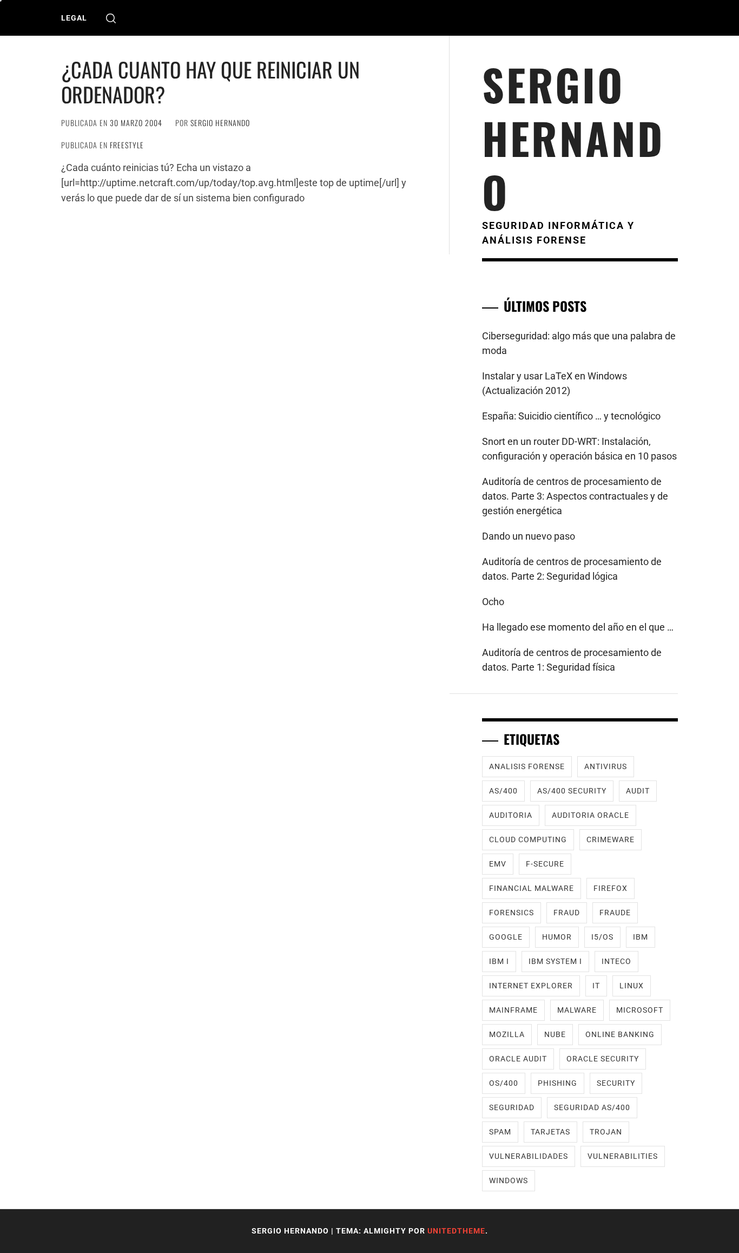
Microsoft (639, 1010)
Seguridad (512, 1107)
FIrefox (610, 888)
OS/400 (503, 1083)
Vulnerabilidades (528, 1156)
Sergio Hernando (220, 122)
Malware (577, 1010)
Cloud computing (528, 839)
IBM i (499, 961)
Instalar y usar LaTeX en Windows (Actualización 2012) (554, 383)
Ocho (493, 601)
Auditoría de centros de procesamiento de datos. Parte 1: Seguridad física (572, 660)
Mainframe (513, 1010)
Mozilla (507, 1034)
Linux (631, 985)
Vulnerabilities (623, 1156)
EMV (497, 864)
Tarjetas (550, 1131)
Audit (638, 790)
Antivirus (605, 766)
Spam (500, 1131)
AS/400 (503, 790)
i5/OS (602, 937)
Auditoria (510, 815)
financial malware (531, 888)
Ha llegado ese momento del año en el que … (578, 627)
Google (506, 937)
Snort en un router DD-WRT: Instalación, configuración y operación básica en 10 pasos (579, 449)
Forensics (511, 912)
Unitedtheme (456, 1230)
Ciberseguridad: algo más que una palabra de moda (579, 343)
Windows (508, 1180)
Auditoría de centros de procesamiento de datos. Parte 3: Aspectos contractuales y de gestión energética (575, 496)
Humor (557, 937)
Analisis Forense (527, 766)
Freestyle (127, 144)
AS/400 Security (571, 790)
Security (616, 1083)
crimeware (610, 839)
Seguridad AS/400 (592, 1107)
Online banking (620, 1034)
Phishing (557, 1083)
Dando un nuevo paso (528, 536)
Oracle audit (518, 1058)
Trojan (606, 1131)
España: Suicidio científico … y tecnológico (571, 416)
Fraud (566, 912)
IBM (640, 937)
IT (596, 985)
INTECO (616, 961)
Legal (74, 18)
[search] (111, 18)
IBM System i (555, 961)
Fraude (615, 912)
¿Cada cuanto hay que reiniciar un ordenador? (210, 81)
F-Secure (545, 864)
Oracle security (602, 1058)
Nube (555, 1034)
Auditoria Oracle (590, 815)
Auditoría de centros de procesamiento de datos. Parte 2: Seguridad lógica (572, 569)
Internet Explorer (531, 985)
